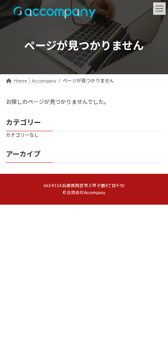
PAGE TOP (156, 345)
